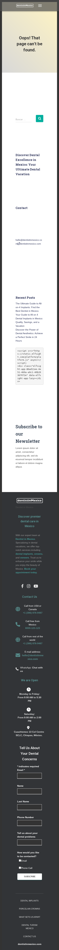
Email (21, 770)
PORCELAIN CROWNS (29, 909)
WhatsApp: (26, 667)
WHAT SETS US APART (29, 917)
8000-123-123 (32, 628)
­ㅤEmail (24, 860)
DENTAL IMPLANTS (29, 901)
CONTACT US (29, 936)
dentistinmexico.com (30, 243)
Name (20, 786)
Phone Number (25, 817)
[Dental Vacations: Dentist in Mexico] (26, 5)
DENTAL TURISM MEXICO (29, 926)
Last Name (23, 801)
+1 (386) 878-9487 (32, 612)
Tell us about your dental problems (27, 835)
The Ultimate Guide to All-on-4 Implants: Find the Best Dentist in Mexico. (29, 307)
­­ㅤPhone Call (26, 868)
